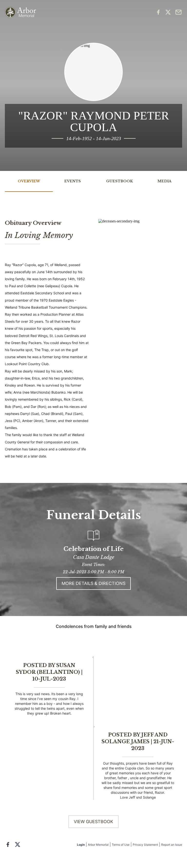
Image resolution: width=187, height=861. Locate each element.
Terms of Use (121, 844)
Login (81, 844)
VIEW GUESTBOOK (93, 821)
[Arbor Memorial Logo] (20, 12)
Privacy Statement (145, 844)
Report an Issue (171, 844)
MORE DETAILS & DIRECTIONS (93, 583)
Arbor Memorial (98, 844)
